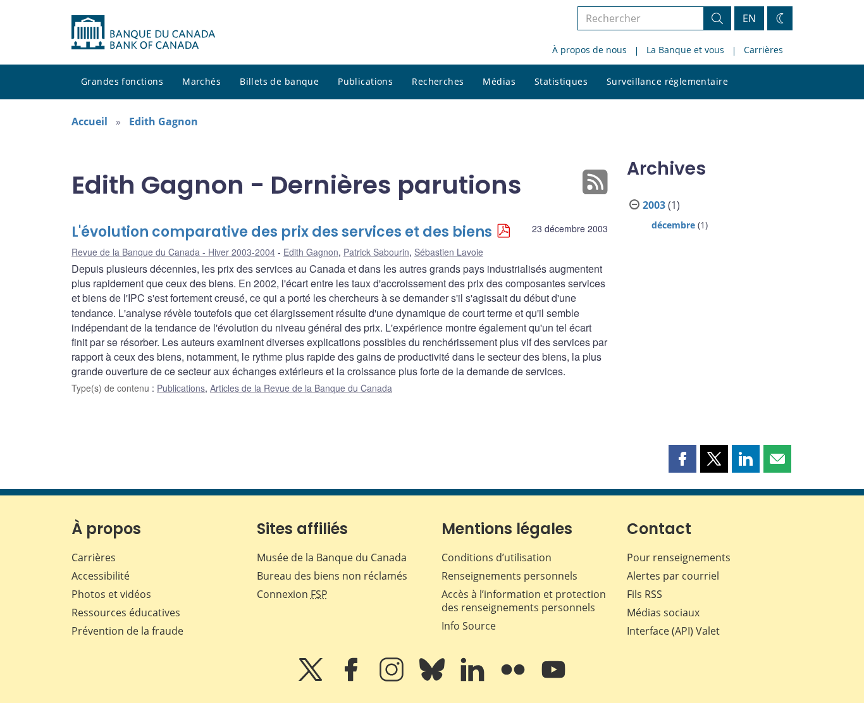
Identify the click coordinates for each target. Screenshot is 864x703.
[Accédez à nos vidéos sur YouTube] (553, 678)
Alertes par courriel (673, 576)
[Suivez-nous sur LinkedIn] (474, 678)
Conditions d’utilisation (496, 557)
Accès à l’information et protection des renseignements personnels (523, 600)
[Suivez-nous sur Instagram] (393, 678)
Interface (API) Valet (673, 631)
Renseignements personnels (509, 576)
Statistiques (561, 81)
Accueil (89, 121)
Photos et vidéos (111, 594)
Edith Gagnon (163, 121)
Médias (499, 81)
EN (749, 18)
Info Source (468, 626)
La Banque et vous (685, 50)
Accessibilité (100, 576)
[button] (682, 459)
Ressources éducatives (125, 612)
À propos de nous (589, 50)
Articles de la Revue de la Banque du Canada (301, 388)
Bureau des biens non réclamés (332, 576)
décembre (673, 225)
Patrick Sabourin (376, 252)
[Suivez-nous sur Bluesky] (433, 678)
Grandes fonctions (122, 81)
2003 (654, 205)
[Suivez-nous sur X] (312, 678)
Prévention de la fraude (127, 631)
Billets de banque (279, 81)
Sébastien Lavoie (448, 252)
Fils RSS (644, 594)
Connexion (292, 594)
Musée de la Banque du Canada (332, 557)
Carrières (763, 50)
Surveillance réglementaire (667, 81)
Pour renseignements (679, 557)
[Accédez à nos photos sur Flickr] (514, 678)
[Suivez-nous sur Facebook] (352, 678)
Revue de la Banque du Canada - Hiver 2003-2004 (173, 252)
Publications (365, 81)
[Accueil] (143, 32)
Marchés (201, 81)
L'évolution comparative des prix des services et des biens (281, 232)
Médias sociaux (663, 612)
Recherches (438, 81)
